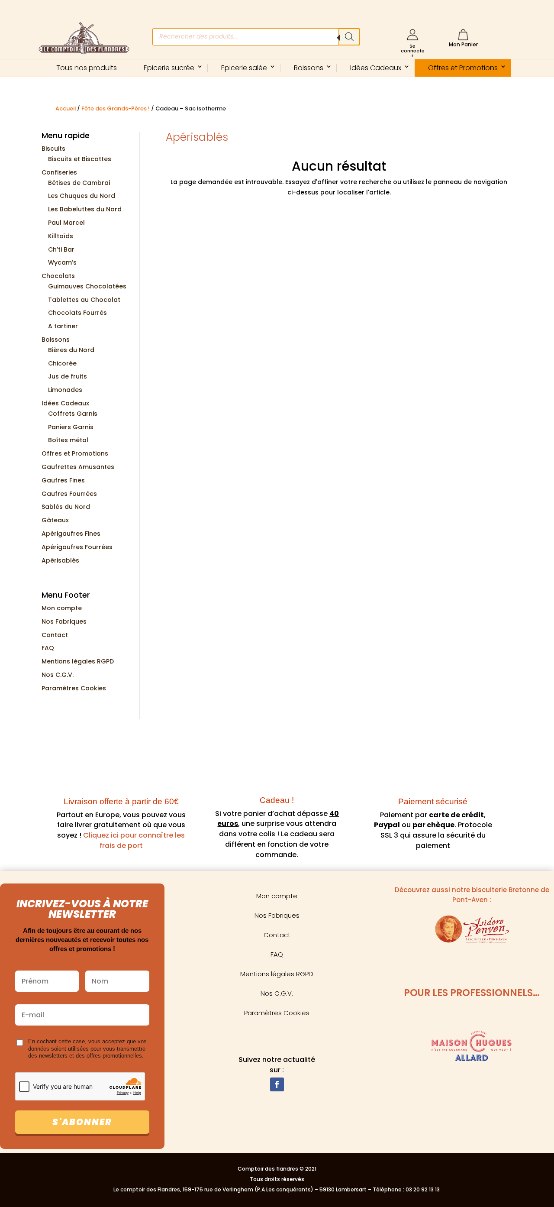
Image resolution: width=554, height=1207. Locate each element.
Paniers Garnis (70, 427)
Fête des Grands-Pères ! (115, 108)
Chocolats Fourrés (77, 312)
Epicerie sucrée (169, 68)
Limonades (65, 389)
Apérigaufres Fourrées (77, 547)
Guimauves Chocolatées (87, 286)
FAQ (48, 648)
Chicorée (62, 363)
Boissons (308, 68)
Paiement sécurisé (432, 801)
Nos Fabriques (64, 621)
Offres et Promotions (463, 68)
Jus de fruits (67, 376)
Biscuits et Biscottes (79, 159)
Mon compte (62, 608)
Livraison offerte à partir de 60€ (121, 801)
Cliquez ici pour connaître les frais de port (133, 840)
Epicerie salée (244, 68)
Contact (55, 635)
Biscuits (53, 148)
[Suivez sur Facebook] (277, 1084)
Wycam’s (62, 262)
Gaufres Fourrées (69, 493)
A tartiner (63, 326)
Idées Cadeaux (375, 68)
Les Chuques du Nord (81, 195)
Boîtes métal (68, 440)
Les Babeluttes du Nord (85, 209)
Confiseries (59, 172)
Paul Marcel (66, 222)
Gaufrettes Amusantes (78, 467)
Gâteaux (55, 520)
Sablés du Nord (66, 506)
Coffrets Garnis (72, 413)
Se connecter (413, 50)
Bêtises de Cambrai (79, 182)
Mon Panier (463, 44)
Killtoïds (60, 236)
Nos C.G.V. (58, 674)
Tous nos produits (86, 68)
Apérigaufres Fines (71, 533)
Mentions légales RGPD (78, 661)
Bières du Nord (71, 350)
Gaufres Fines (63, 480)
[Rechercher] (349, 36)
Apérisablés (60, 560)
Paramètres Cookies (74, 688)
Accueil (65, 108)
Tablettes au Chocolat (84, 299)
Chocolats (58, 276)
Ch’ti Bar (61, 249)
